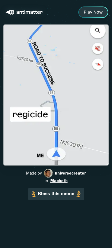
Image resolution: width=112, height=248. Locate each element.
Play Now (93, 12)
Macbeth (59, 180)
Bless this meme (56, 194)
